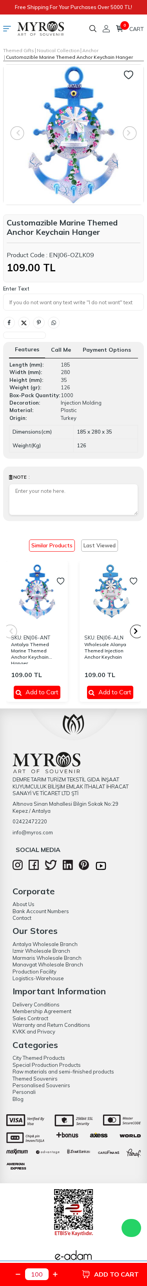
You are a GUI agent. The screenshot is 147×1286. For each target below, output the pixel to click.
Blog (18, 1099)
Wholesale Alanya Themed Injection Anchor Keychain (105, 650)
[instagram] (18, 868)
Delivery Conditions (36, 1004)
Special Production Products (47, 1065)
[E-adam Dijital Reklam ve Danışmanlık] (73, 1257)
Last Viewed (99, 545)
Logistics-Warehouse (38, 978)
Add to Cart (41, 692)
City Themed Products (39, 1058)
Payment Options (107, 349)
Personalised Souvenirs (41, 1085)
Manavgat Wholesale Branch (48, 964)
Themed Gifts (18, 50)
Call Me (61, 349)
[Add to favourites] (60, 581)
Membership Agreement (42, 1011)
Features (27, 349)
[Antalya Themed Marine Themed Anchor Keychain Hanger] (37, 592)
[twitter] (51, 868)
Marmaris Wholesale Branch (47, 958)
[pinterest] (84, 868)
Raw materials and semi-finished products (63, 1071)
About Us (23, 904)
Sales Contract (30, 1018)
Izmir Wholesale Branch (41, 951)
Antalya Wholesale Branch (45, 944)
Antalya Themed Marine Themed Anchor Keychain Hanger (30, 652)
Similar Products (52, 545)
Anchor (90, 50)
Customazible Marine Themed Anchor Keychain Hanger (69, 57)
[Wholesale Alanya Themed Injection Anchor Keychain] (110, 592)
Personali (24, 1092)
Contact (22, 918)
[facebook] (34, 868)
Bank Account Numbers (41, 911)
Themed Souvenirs (35, 1078)
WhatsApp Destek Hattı (131, 1228)
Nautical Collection (58, 50)
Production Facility (34, 971)
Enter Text (16, 288)
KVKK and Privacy (34, 1031)
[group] (73, 135)
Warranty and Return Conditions (51, 1025)
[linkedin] (68, 868)
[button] (137, 631)
